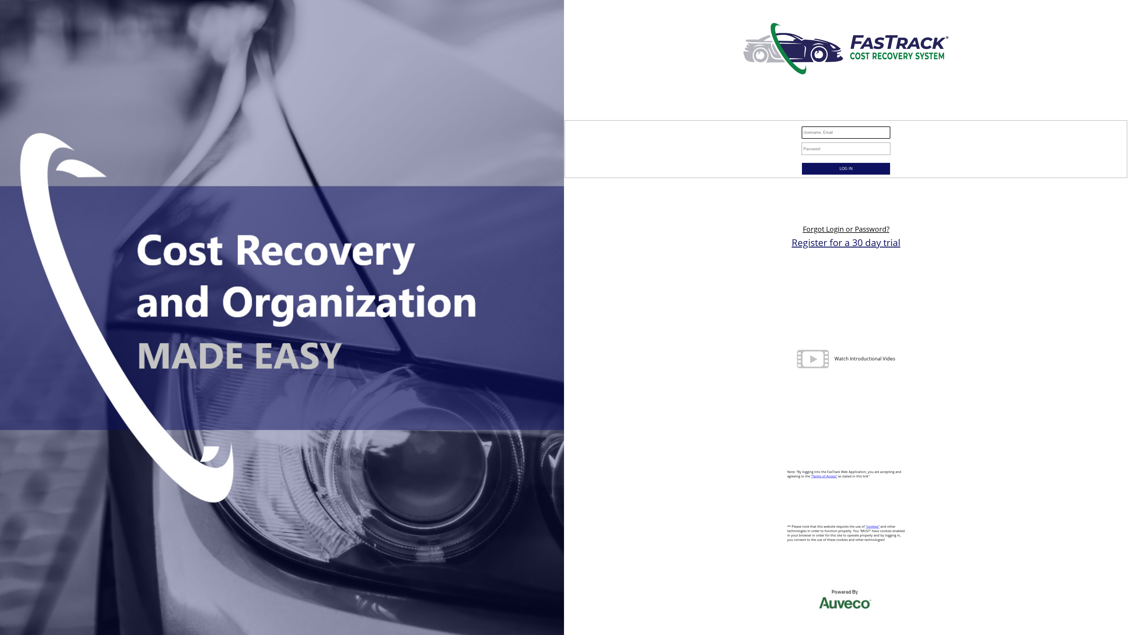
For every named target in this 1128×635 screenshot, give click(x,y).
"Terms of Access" (824, 476)
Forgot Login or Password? (846, 229)
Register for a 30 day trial (846, 242)
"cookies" (872, 526)
